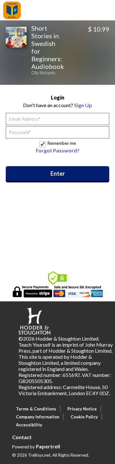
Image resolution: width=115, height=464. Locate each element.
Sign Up (83, 105)
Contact (22, 437)
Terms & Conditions (36, 408)
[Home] (12, 9)
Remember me (61, 143)
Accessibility (29, 424)
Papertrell (48, 446)
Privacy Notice (82, 408)
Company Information (37, 416)
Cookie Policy (84, 416)
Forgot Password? (58, 150)
